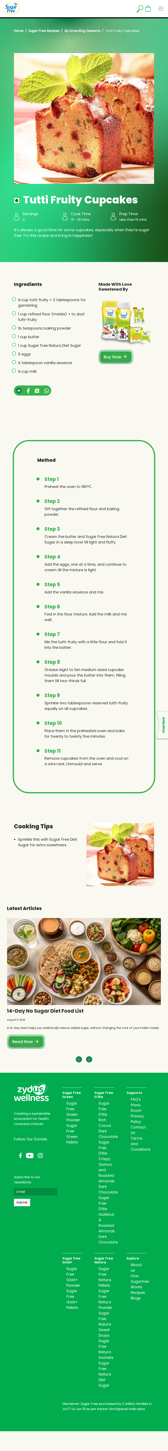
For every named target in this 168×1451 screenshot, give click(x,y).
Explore (133, 1258)
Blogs (136, 1298)
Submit (22, 1202)
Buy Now (112, 357)
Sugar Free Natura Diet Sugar (105, 1374)
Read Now (22, 1042)
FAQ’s (136, 1099)
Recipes (138, 1292)
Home (19, 30)
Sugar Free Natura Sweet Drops (105, 1324)
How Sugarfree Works (140, 1281)
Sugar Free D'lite (103, 1094)
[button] (89, 1059)
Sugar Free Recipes (43, 30)
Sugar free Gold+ (71, 1260)
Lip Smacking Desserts (82, 30)
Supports (134, 1092)
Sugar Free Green (71, 1094)
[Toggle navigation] (160, 9)
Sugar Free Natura (103, 1260)
